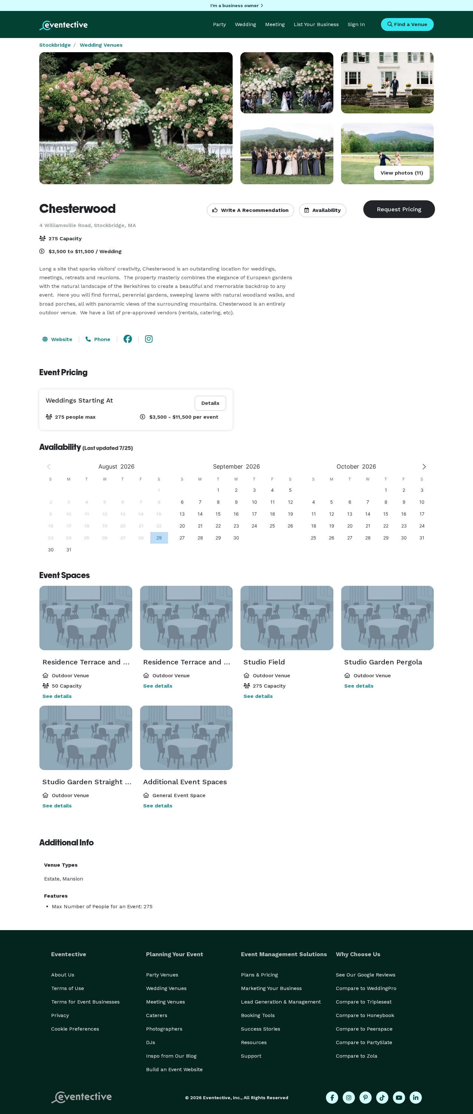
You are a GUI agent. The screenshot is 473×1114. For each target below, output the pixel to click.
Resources (254, 1042)
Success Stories (260, 1029)
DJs (150, 1042)
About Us (62, 975)
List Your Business (316, 24)
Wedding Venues (101, 45)
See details (57, 696)
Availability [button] (326, 210)
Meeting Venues (165, 1002)
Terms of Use (67, 988)
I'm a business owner (234, 5)
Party (219, 24)
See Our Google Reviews (365, 975)
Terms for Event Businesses (85, 1002)
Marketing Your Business (271, 988)
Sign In (356, 24)
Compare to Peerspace (364, 1029)
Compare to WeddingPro (366, 988)
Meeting (275, 24)
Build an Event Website (174, 1069)
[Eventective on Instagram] (349, 1097)
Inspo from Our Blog (171, 1056)
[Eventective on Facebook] (332, 1097)
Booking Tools (258, 1015)
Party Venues (162, 975)
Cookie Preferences (75, 1029)
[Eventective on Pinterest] (365, 1097)
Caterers (156, 1015)
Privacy (60, 1015)
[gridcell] (159, 538)
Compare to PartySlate (364, 1042)
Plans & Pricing (259, 975)
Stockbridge (55, 45)
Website (61, 339)
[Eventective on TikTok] (382, 1097)
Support (251, 1056)
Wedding (245, 24)
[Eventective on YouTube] (399, 1097)
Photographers (164, 1029)
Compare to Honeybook (365, 1015)
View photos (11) (402, 173)
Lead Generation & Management (281, 1002)
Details (210, 403)
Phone (101, 339)
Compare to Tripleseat (364, 1002)
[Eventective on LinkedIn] (416, 1097)
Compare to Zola (356, 1056)
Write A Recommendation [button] (254, 210)
